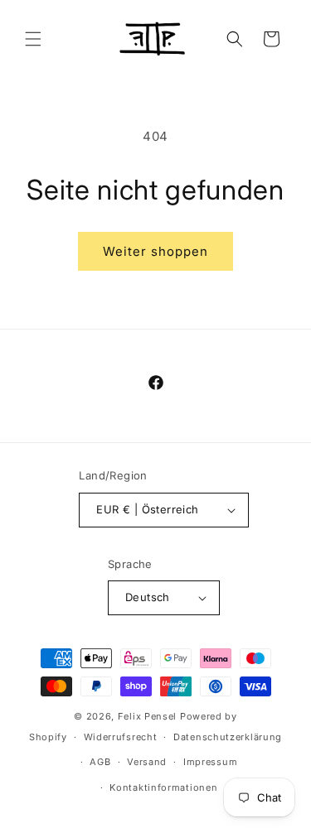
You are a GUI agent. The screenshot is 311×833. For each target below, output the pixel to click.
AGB (100, 762)
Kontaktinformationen (163, 787)
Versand (147, 762)
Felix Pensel (147, 716)
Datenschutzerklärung (227, 737)
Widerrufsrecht (121, 737)
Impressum (210, 762)
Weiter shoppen (155, 251)
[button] (33, 39)
